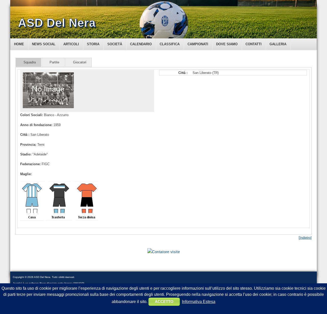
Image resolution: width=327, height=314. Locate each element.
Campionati (198, 44)
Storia (93, 44)
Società (114, 44)
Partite (54, 62)
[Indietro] (305, 238)
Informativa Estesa (198, 301)
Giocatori (79, 62)
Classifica (170, 44)
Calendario (141, 44)
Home (19, 44)
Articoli (71, 44)
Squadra (30, 62)
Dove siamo (227, 44)
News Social (43, 44)
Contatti (254, 44)
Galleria (278, 44)
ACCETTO (164, 301)
